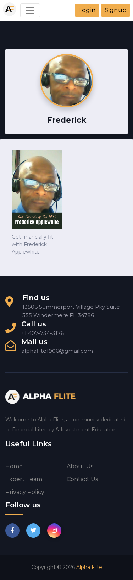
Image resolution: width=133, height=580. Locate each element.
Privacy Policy (24, 492)
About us (80, 466)
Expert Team (23, 479)
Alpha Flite (89, 567)
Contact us (82, 479)
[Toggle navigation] (30, 10)
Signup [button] (116, 10)
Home (14, 466)
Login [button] (87, 10)
